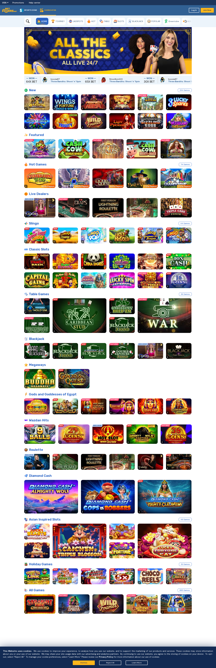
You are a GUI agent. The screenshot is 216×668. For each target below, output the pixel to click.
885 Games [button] (185, 590)
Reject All (110, 663)
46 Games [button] (185, 519)
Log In (194, 10)
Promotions (18, 2)
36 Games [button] (185, 294)
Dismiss (83, 663)
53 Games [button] (185, 564)
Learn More (137, 663)
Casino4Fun (50, 10)
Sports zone (30, 10)
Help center (34, 2)
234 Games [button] (185, 90)
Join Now (207, 10)
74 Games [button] (185, 164)
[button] (26, 50)
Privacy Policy (106, 657)
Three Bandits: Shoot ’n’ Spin (44, 81)
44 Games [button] (185, 223)
